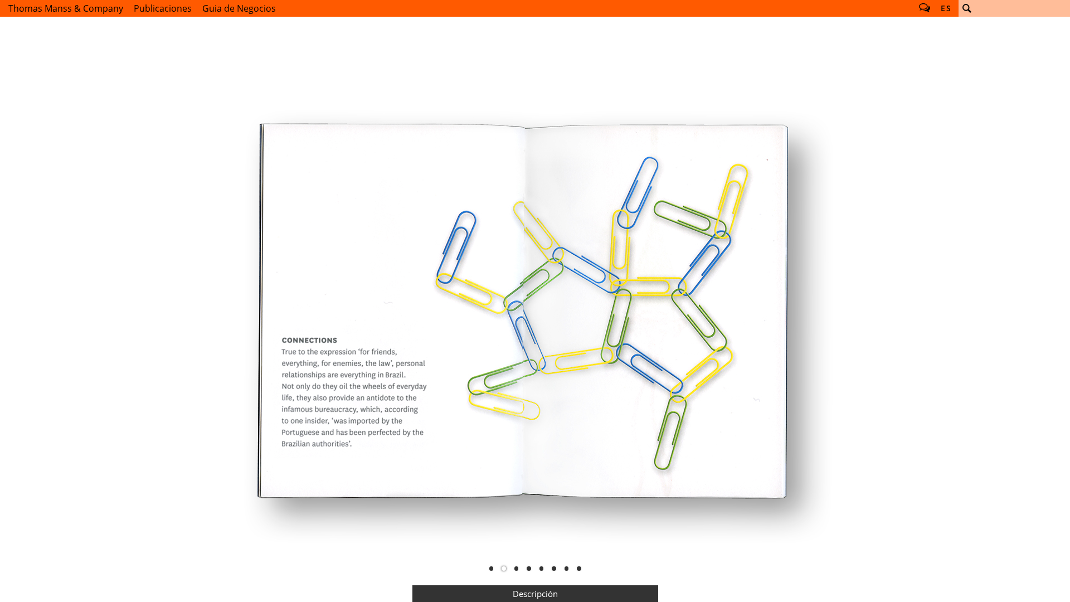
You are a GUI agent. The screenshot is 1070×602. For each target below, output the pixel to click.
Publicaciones (163, 8)
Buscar (967, 8)
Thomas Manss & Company (65, 8)
